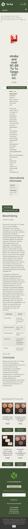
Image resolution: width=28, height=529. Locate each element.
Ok (14, 526)
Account (4, 10)
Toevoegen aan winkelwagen (17, 87)
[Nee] (25, 523)
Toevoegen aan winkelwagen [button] (7, 430)
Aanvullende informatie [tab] (11, 210)
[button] (26, 9)
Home (2, 16)
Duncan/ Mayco (10, 18)
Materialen (8, 16)
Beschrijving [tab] (7, 207)
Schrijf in (14, 500)
